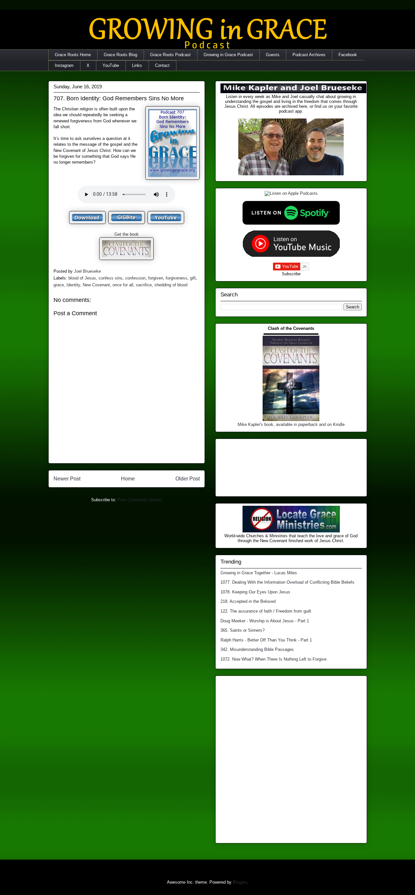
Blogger (240, 882)
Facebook (347, 54)
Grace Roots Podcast (170, 54)
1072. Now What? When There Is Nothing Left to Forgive (273, 659)
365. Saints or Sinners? (242, 630)
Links (137, 65)
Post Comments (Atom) (139, 499)
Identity (73, 284)
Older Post (187, 478)
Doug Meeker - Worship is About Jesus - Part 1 (264, 620)
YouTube (110, 65)
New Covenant (96, 284)
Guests (272, 54)
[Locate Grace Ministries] (291, 530)
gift (193, 278)
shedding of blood (170, 284)
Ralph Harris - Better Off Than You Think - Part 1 (266, 640)
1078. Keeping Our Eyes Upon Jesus (255, 592)
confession (135, 278)
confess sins (111, 278)
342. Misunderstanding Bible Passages (257, 649)
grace (58, 284)
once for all (123, 284)
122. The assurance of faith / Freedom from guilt (265, 611)
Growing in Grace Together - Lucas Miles (258, 572)
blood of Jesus (82, 278)
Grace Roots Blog (120, 54)
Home (128, 478)
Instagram (64, 65)
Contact (162, 65)
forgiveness (176, 278)
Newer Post (66, 478)
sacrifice (144, 284)
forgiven (155, 278)
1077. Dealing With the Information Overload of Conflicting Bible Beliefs (287, 582)
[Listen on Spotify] (291, 223)
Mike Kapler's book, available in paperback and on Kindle (291, 424)
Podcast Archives (309, 54)
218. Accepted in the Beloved (248, 601)
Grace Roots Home (73, 54)
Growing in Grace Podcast (228, 54)
